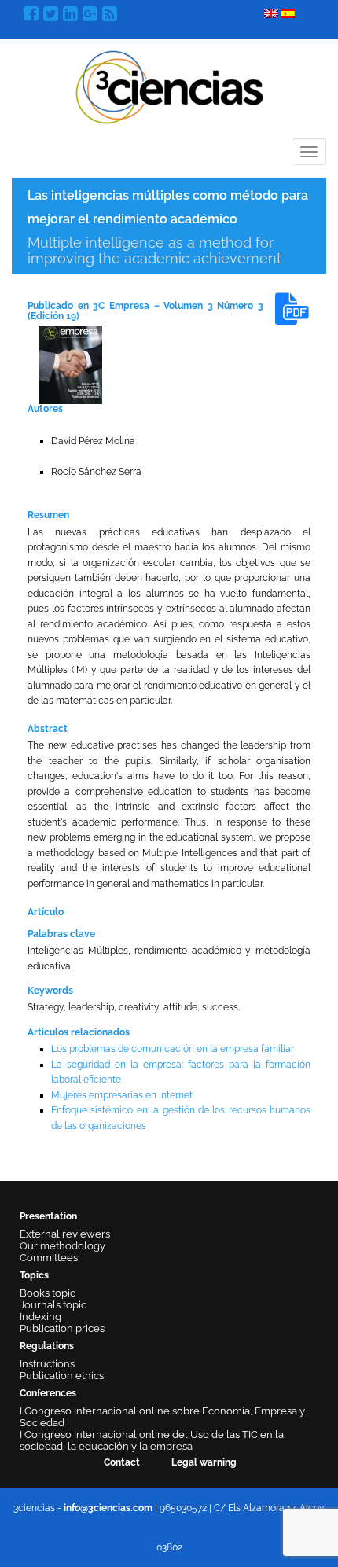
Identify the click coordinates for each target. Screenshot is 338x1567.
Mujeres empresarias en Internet (122, 1095)
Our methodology (62, 1246)
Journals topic (53, 1305)
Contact (122, 1462)
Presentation (48, 1216)
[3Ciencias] (169, 85)
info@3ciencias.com (108, 1508)
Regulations (47, 1346)
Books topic (47, 1293)
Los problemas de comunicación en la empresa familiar (172, 1048)
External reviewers (65, 1234)
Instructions (47, 1364)
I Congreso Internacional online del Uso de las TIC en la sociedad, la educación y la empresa (152, 1440)
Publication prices (62, 1328)
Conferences (48, 1393)
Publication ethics (62, 1375)
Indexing (40, 1316)
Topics (34, 1275)
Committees (49, 1258)
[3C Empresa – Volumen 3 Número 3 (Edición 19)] (70, 364)
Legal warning (204, 1462)
